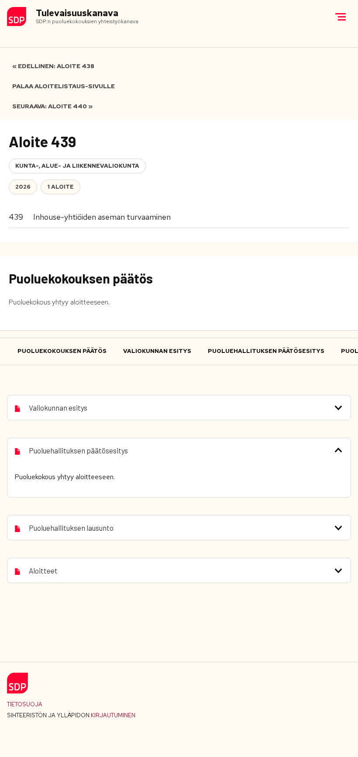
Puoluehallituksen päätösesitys (266, 351)
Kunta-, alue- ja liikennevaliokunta (77, 165)
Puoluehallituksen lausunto (71, 527)
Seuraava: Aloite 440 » (52, 106)
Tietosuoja (24, 704)
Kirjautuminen (113, 715)
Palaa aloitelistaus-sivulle (63, 86)
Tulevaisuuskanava (77, 13)
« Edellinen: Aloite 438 (53, 66)
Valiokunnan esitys (157, 351)
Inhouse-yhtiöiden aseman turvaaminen (102, 217)
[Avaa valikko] (340, 16)
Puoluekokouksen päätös (62, 351)
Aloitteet (43, 570)
